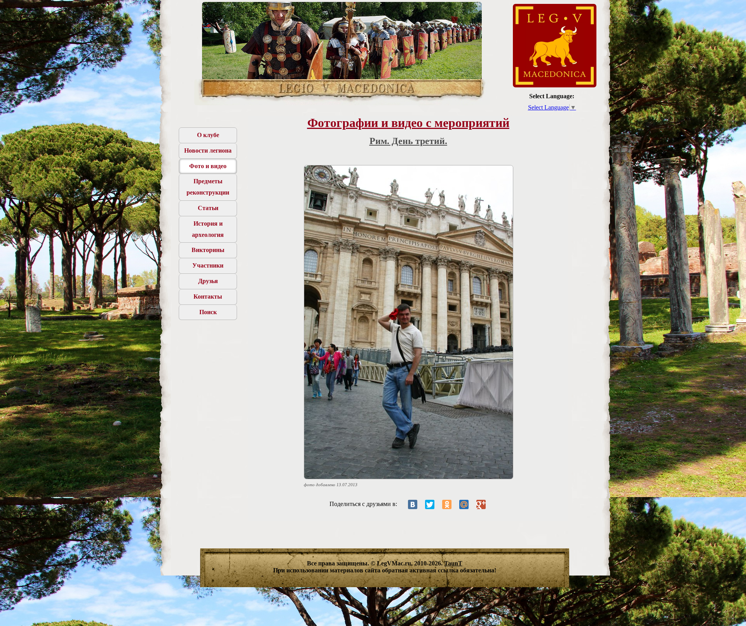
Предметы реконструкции (207, 187)
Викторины (208, 250)
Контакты (207, 296)
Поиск (208, 312)
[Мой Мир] (464, 504)
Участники (207, 265)
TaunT (453, 563)
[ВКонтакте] (412, 504)
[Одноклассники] (446, 504)
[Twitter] (429, 504)
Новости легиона (208, 150)
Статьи (208, 208)
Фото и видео (208, 166)
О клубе (208, 135)
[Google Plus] (481, 504)
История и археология (208, 229)
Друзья (208, 281)
